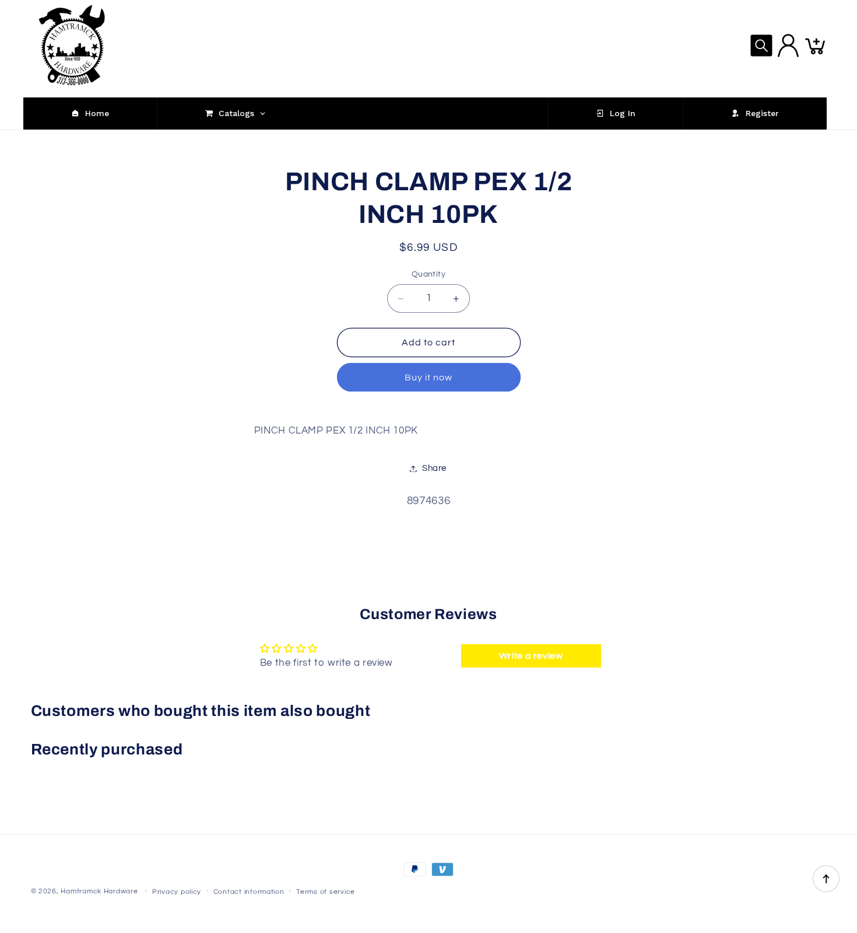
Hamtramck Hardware (99, 891)
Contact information (249, 892)
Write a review (531, 656)
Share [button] (434, 468)
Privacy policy (176, 892)
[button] (761, 45)
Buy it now (429, 377)
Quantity (428, 275)
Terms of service (325, 892)
